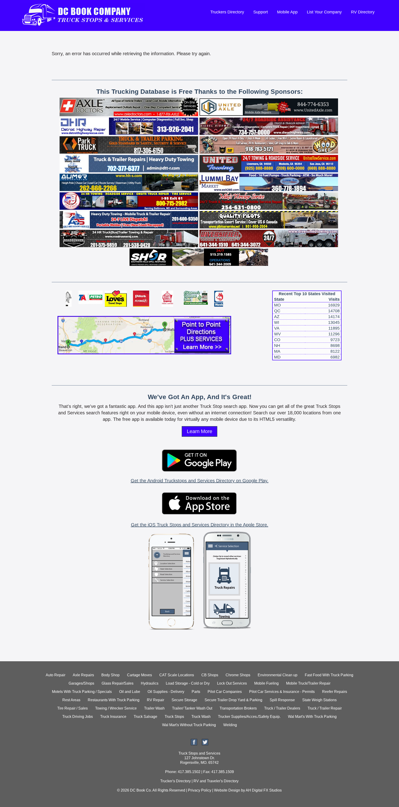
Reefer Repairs (334, 692)
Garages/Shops (81, 683)
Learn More (199, 431)
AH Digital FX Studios (264, 790)
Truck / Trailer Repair (325, 708)
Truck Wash (201, 717)
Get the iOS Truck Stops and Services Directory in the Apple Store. (199, 524)
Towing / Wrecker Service (116, 708)
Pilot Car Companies (225, 692)
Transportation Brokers (238, 708)
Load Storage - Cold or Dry (188, 683)
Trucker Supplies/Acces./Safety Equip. (249, 717)
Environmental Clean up (277, 675)
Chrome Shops (238, 675)
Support (260, 12)
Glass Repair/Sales (117, 683)
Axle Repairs (83, 675)
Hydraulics (149, 683)
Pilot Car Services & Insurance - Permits (282, 692)
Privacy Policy (199, 790)
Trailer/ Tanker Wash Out (192, 708)
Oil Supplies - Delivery (166, 692)
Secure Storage (184, 700)
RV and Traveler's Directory (216, 781)
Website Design (227, 790)
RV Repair (155, 700)
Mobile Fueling (266, 683)
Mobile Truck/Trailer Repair (308, 683)
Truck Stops (174, 717)
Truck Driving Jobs (77, 717)
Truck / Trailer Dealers (282, 708)
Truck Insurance (113, 717)
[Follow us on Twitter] (205, 744)
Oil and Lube (129, 692)
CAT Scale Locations (176, 675)
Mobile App (287, 12)
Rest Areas (71, 700)
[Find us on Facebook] (194, 744)
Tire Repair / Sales (72, 708)
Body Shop (110, 675)
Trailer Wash (154, 708)
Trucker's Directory (175, 781)
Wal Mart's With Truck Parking (312, 717)
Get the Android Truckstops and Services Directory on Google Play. (200, 480)
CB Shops (209, 675)
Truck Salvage (145, 717)
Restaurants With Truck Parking (113, 700)
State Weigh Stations (319, 700)
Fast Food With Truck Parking (329, 675)
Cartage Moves (139, 675)
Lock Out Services (232, 683)
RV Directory (363, 12)
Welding (230, 725)
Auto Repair (55, 675)
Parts (196, 692)
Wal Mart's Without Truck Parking (189, 725)
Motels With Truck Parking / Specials (82, 692)
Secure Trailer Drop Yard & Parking (233, 700)
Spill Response (282, 700)
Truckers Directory (227, 12)
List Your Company (324, 12)
